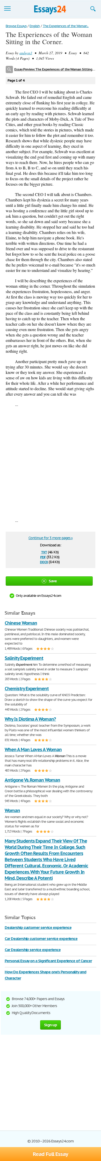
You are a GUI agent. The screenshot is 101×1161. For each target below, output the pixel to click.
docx (44, 561)
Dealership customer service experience (38, 927)
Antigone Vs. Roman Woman (32, 780)
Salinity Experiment (24, 658)
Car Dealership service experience (33, 949)
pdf (43, 557)
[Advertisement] (50, 462)
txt (44, 552)
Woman (12, 810)
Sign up (50, 1024)
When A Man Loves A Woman (33, 749)
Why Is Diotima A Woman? (30, 719)
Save (53, 580)
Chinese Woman (21, 623)
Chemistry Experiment (27, 689)
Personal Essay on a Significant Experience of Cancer (48, 960)
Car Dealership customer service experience (41, 938)
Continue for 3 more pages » (50, 538)
